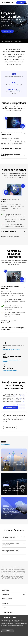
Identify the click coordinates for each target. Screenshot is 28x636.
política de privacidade (17, 625)
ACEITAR (7, 630)
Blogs (4, 608)
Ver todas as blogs (5, 444)
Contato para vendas (10, 427)
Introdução (21, 2)
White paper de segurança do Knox (11, 349)
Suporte (5, 603)
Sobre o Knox (7, 599)
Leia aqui (5, 468)
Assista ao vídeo (7, 31)
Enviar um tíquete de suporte (10, 370)
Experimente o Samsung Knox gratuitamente (14, 395)
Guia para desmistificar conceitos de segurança (12, 360)
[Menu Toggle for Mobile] (25, 3)
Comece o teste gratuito (10, 407)
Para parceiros (7, 612)
